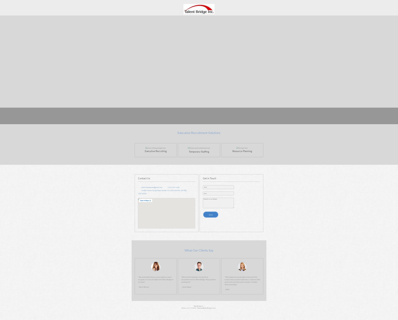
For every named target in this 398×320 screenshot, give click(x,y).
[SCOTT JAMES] (199, 9)
